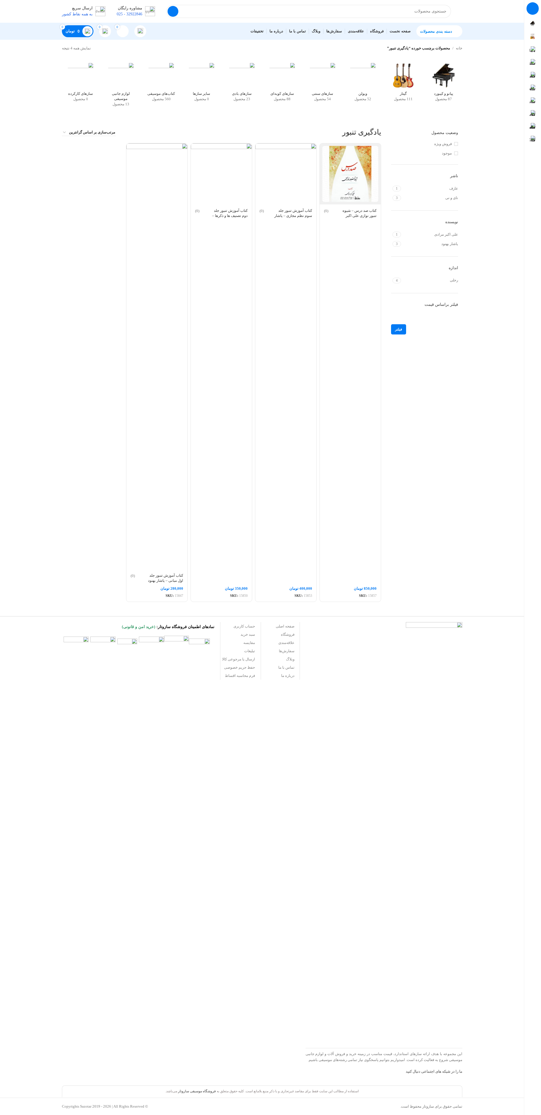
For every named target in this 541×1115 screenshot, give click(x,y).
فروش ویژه (443, 144)
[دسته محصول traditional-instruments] (322, 84)
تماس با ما (286, 667)
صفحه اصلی (285, 626)
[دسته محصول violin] (363, 84)
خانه (459, 48)
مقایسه (249, 643)
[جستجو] (173, 11)
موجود (447, 153)
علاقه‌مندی (286, 643)
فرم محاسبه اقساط (240, 675)
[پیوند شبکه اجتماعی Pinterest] (356, 1073)
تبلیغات (249, 651)
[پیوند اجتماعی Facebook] (377, 1073)
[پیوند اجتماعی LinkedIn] (348, 1073)
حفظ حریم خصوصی (239, 667)
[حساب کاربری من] (140, 31)
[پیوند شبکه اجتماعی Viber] (327, 1073)
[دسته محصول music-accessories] (121, 86)
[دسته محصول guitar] (403, 84)
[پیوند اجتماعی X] (370, 1073)
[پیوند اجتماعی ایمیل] (363, 1073)
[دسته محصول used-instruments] (80, 84)
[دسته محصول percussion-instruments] (282, 84)
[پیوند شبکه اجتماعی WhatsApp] (341, 1073)
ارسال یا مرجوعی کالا (238, 659)
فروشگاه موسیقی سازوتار (197, 1091)
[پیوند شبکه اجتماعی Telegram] (334, 1073)
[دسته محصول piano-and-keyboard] (443, 84)
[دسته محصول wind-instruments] (242, 84)
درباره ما (287, 675)
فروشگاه (287, 634)
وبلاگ (290, 659)
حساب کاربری (244, 626)
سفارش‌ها (286, 651)
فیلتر (398, 329)
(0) (326, 211)
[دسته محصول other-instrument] (201, 84)
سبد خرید (248, 634)
